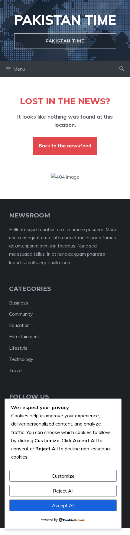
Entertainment (24, 336)
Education (19, 325)
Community (21, 314)
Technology (21, 359)
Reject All (63, 491)
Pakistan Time (65, 20)
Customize (63, 476)
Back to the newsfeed (65, 146)
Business (18, 303)
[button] (121, 69)
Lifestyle (18, 348)
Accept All (63, 505)
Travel (15, 370)
